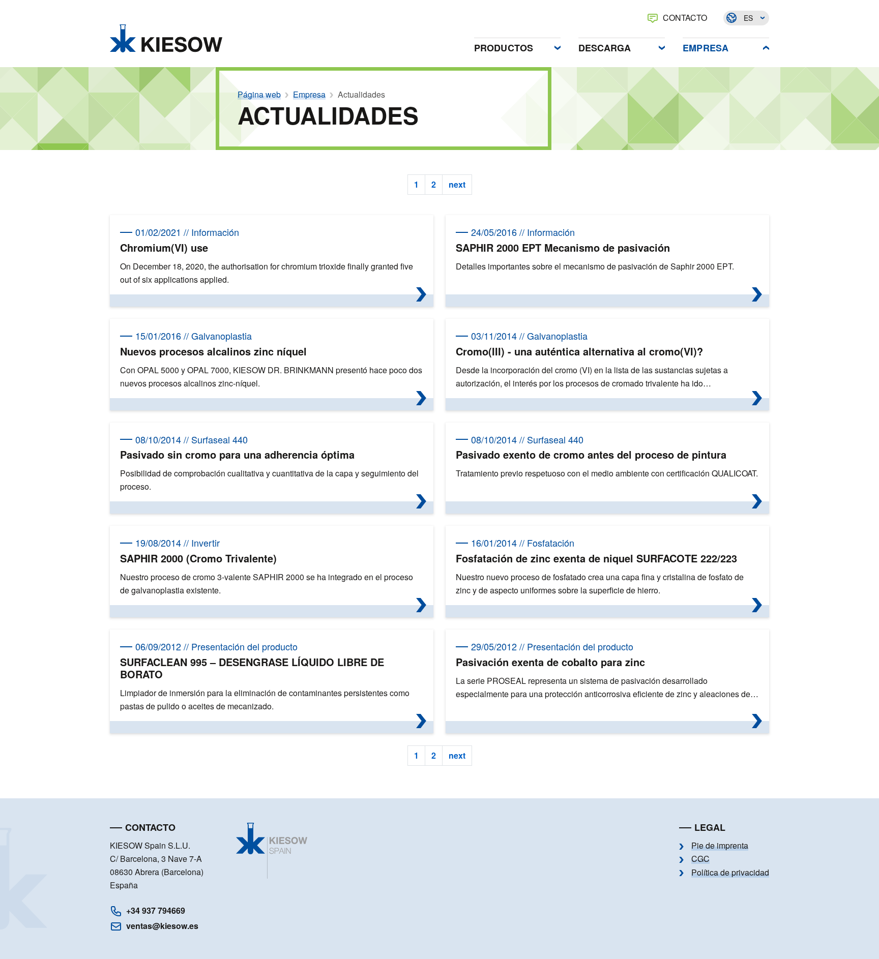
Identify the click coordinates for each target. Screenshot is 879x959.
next (457, 184)
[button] (517, 45)
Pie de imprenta (719, 845)
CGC (700, 858)
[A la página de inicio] (166, 38)
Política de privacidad (730, 872)
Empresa (309, 94)
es (748, 18)
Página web (259, 94)
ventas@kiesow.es (162, 926)
